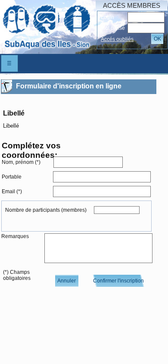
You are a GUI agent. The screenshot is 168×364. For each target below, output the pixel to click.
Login (107, 17)
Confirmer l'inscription (118, 281)
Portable (12, 177)
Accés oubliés (117, 39)
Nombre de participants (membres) (46, 210)
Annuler (66, 281)
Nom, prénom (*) (21, 162)
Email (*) (12, 191)
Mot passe (113, 28)
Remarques (15, 236)
